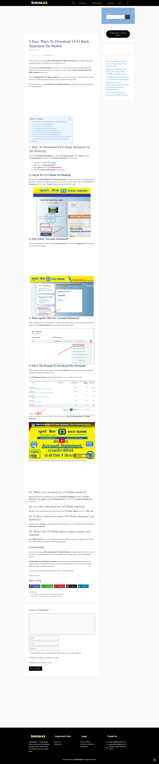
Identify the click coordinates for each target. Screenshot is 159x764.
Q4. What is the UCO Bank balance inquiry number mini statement (51, 139)
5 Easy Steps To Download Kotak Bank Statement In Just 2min (47, 594)
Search (108, 13)
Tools (119, 3)
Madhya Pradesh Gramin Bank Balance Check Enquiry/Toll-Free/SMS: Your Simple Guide (116, 71)
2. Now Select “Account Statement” (43, 126)
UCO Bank (34, 592)
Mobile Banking (96, 3)
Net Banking (82, 3)
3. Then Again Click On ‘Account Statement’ (45, 128)
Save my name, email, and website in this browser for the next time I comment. (56, 653)
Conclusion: (34, 141)
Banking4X (36, 575)
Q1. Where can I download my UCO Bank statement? (47, 132)
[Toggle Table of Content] (69, 119)
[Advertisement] (62, 21)
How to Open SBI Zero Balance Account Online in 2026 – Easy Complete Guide (116, 63)
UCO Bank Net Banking (48, 163)
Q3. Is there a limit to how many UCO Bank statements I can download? (52, 137)
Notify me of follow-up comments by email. (44, 658)
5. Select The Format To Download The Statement (47, 130)
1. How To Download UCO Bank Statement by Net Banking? (48, 122)
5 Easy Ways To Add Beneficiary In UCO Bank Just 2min (46, 596)
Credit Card (110, 3)
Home (73, 3)
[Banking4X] (39, 3)
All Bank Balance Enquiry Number (118, 34)
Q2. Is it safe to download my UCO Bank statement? (47, 135)
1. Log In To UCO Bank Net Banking (43, 124)
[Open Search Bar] (127, 3)
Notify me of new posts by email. (41, 662)
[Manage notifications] (154, 759)
